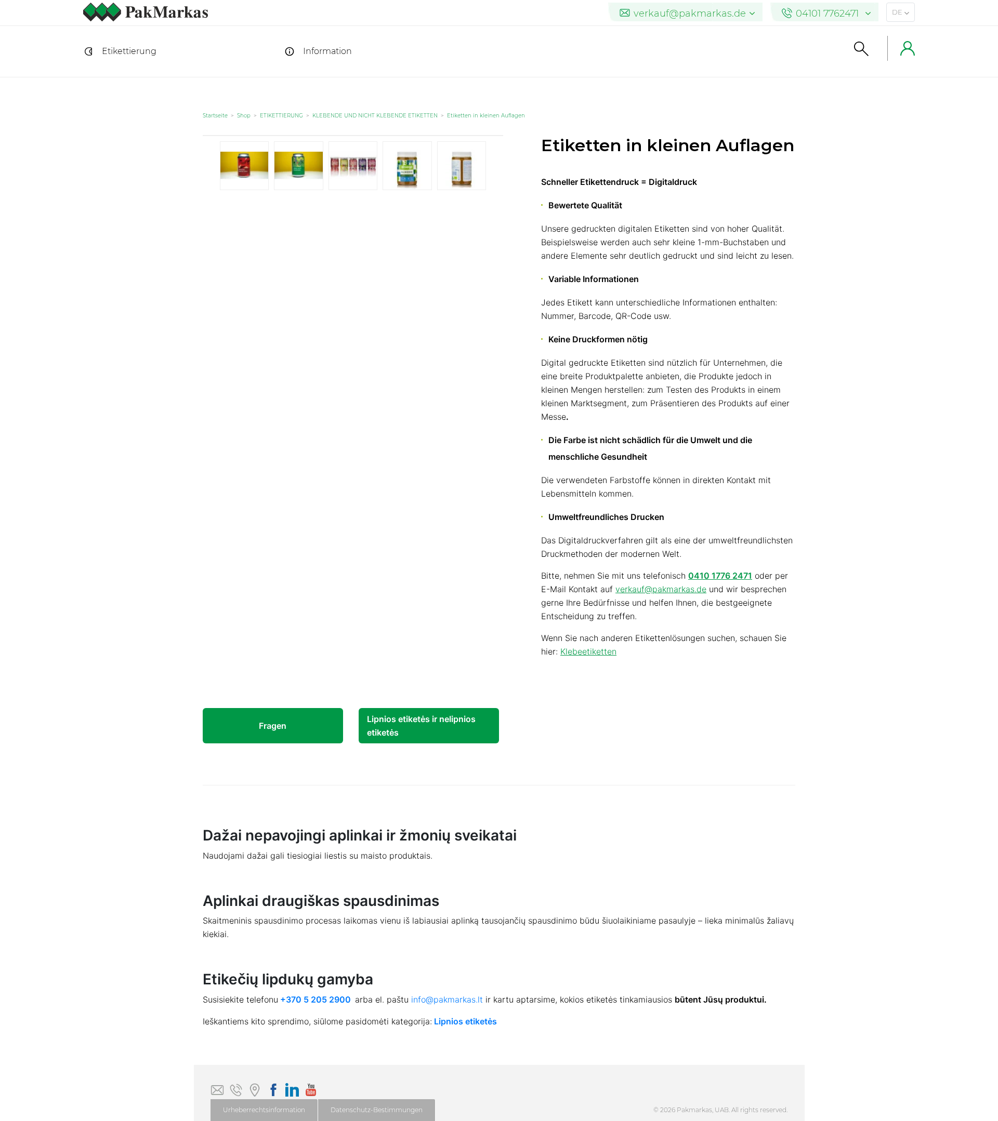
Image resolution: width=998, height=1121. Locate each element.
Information (327, 51)
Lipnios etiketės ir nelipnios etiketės (421, 726)
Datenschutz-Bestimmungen (377, 1110)
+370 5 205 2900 (315, 999)
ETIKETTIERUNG (281, 115)
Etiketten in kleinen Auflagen (486, 115)
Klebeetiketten (588, 651)
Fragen (272, 725)
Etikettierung (129, 51)
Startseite (215, 115)
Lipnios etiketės (465, 1021)
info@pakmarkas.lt (447, 999)
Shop (244, 115)
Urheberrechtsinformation (264, 1110)
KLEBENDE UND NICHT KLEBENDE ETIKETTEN (375, 115)
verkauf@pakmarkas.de (660, 589)
